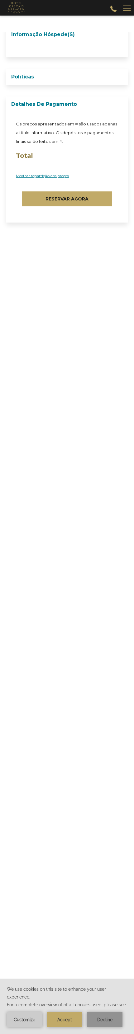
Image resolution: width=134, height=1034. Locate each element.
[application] (67, 1006)
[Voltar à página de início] (16, 8)
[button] (67, 198)
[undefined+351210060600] (113, 8)
